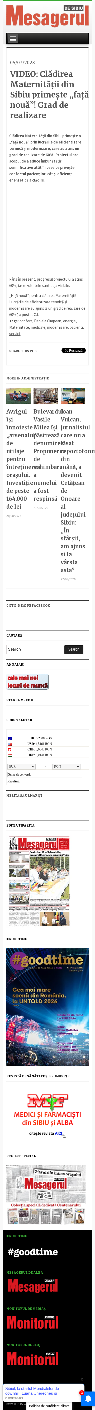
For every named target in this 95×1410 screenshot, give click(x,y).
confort (26, 320)
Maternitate (19, 327)
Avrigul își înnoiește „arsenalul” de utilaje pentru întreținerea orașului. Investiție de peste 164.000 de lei (18, 459)
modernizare (57, 327)
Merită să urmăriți (24, 795)
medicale (38, 327)
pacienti (76, 327)
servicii (15, 333)
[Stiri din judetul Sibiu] (47, 15)
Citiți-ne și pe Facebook (28, 605)
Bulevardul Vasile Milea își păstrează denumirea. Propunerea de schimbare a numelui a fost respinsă (46, 455)
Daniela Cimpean (47, 320)
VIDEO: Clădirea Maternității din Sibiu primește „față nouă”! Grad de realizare (49, 94)
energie (69, 320)
